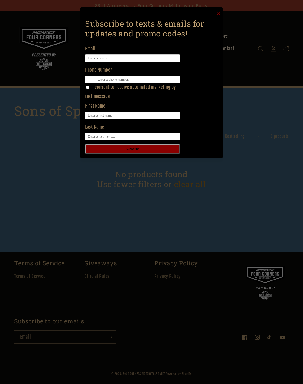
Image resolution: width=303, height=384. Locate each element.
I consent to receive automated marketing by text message (130, 91)
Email (90, 49)
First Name (95, 106)
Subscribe (132, 149)
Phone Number (98, 70)
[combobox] (87, 79)
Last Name (94, 127)
